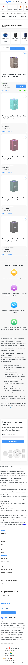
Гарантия (3, 533)
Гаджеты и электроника (7, 572)
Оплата (3, 536)
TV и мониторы (4, 566)
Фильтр (17, 48)
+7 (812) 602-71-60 (10, 591)
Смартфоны (4, 558)
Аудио (2, 564)
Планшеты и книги (5, 561)
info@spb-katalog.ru (5, 595)
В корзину (21, 86)
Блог (2, 544)
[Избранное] (24, 54)
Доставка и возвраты (6, 538)
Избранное (23, 664)
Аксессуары (4, 577)
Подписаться (13, 441)
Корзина (13, 664)
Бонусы (3, 547)
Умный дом (3, 583)
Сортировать (6, 47)
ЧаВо (2, 552)
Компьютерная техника (6, 569)
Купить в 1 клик (22, 90)
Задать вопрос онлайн (8, 612)
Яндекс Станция (15, 39)
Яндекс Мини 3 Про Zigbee (5, 40)
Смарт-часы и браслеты (7, 575)
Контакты (3, 550)
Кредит (3, 541)
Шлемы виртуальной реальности (9, 580)
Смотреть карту (5, 603)
